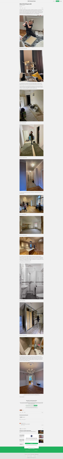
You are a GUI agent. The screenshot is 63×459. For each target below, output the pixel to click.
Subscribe (31, 443)
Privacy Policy (36, 445)
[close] (37, 435)
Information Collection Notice (31, 445)
